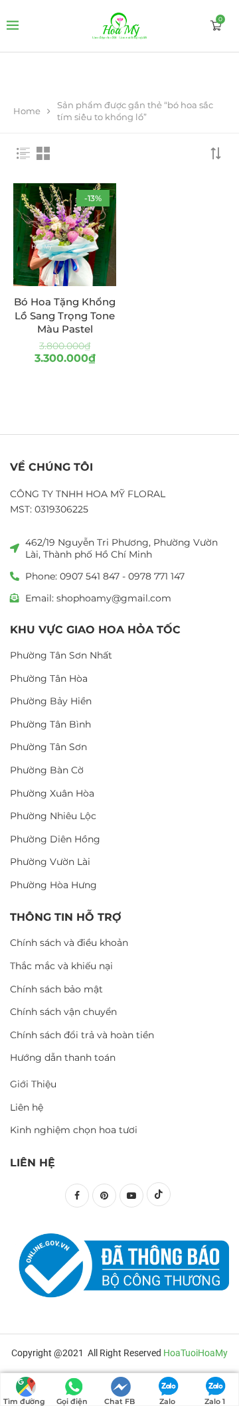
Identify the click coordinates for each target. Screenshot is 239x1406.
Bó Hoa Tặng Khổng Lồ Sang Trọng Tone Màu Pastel (65, 315)
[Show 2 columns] (43, 153)
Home (26, 111)
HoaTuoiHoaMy (195, 1353)
